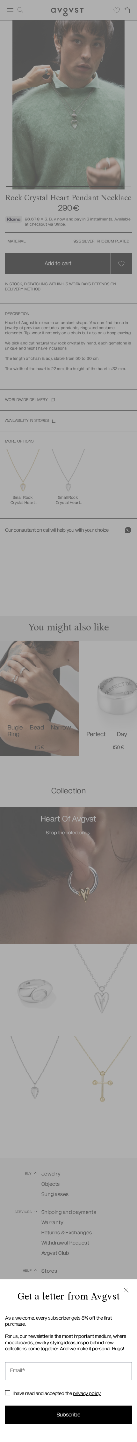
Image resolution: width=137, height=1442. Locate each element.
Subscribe (68, 1415)
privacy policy (87, 1393)
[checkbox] (7, 1392)
